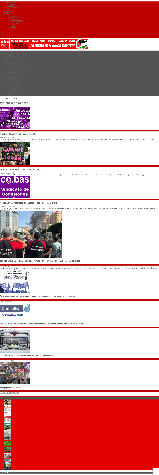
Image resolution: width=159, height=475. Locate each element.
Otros (6, 90)
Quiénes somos (9, 2)
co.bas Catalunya (17, 21)
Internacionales (13, 23)
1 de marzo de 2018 (7, 173)
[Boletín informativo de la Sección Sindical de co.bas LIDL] (7, 440)
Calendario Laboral (14, 95)
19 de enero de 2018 (7, 207)
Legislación (8, 65)
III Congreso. (11, 9)
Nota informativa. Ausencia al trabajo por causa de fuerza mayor (27, 356)
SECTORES (11, 64)
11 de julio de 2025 (6, 266)
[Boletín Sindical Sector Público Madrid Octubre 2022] (7, 469)
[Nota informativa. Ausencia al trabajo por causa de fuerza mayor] (15, 352)
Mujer (9, 79)
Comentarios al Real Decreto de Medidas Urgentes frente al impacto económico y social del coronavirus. (43, 324)
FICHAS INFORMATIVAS (16, 86)
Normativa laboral (13, 67)
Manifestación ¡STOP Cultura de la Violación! (18, 134)
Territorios (11, 62)
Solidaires (14, 25)
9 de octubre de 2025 (8, 302)
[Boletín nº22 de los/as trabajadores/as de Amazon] (7, 463)
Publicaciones (9, 83)
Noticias (10, 55)
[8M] (15, 164)
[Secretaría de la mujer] (15, 198)
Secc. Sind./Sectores (14, 16)
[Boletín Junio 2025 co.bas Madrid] (7, 410)
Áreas (9, 60)
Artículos (10, 58)
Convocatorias (12, 92)
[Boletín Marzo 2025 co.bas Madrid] (7, 422)
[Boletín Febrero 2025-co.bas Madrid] (7, 428)
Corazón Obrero (13, 93)
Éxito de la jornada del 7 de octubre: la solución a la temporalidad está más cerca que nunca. (38, 296)
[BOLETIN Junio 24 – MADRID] (7, 452)
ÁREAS (6, 76)
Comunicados (12, 57)
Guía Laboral (12, 74)
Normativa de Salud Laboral (17, 69)
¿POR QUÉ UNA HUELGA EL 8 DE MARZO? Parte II (20, 169)
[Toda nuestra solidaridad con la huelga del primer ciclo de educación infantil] (7, 404)
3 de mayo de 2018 (7, 138)
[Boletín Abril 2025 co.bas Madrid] (7, 416)
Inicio (5, 51)
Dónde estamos (9, 11)
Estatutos (10, 6)
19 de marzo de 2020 (7, 329)
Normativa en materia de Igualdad (20, 71)
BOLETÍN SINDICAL (14, 85)
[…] (22, 141)
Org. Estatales (12, 18)
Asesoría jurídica (13, 81)
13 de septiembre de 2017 (9, 393)
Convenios (11, 72)
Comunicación (9, 53)
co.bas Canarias (16, 20)
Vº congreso (11, 4)
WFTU (13, 27)
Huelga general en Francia (10, 388)
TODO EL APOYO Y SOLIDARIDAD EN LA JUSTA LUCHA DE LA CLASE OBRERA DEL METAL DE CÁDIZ (40, 261)
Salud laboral (12, 78)
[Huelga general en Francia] (15, 384)
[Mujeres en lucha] (15, 129)
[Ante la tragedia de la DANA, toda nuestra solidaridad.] (7, 434)
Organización (8, 14)
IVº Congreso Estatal (14, 7)
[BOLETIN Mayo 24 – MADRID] (7, 457)
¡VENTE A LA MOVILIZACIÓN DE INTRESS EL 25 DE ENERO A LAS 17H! (28, 203)
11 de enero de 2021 (7, 361)
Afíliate (6, 13)
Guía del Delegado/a (15, 88)
